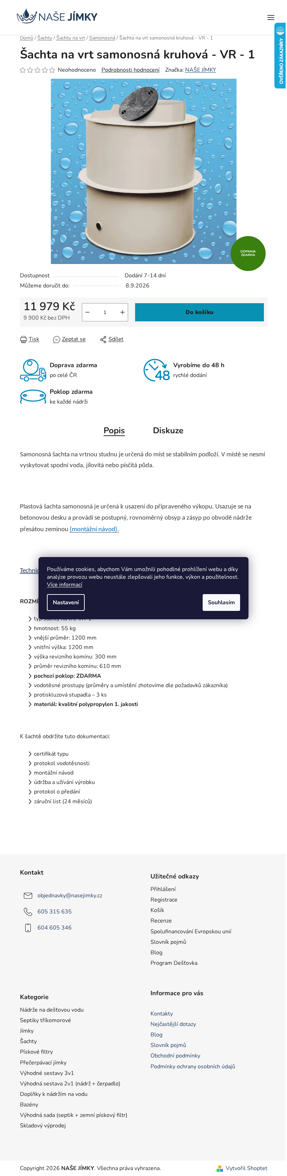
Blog (156, 952)
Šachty (28, 1041)
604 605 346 (54, 928)
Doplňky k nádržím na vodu (54, 1094)
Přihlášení (163, 889)
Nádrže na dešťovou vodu (52, 1010)
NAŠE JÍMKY (200, 70)
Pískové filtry (36, 1052)
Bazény (29, 1105)
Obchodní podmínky (175, 1056)
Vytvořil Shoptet (246, 1168)
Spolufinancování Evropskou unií (190, 931)
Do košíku (200, 312)
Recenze (161, 921)
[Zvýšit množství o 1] (122, 312)
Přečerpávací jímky (43, 1063)
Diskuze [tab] (168, 430)
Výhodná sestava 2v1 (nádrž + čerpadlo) (70, 1084)
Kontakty (161, 1014)
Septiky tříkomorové (45, 1020)
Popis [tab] (114, 430)
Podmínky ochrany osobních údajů (192, 1066)
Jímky (27, 1031)
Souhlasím (221, 602)
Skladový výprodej (43, 1125)
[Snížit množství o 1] (87, 312)
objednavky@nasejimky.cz (69, 895)
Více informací (64, 585)
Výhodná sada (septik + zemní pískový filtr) (73, 1115)
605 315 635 (54, 911)
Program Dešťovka (173, 963)
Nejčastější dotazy (173, 1024)
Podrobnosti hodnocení (131, 70)
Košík (157, 910)
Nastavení (66, 602)
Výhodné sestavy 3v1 (47, 1073)
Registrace (163, 900)
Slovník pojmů (168, 942)
